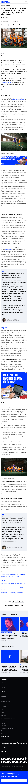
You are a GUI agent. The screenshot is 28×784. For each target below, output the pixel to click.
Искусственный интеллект (8, 718)
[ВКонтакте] (5, 751)
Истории (3, 696)
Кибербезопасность (7, 728)
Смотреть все (5, 736)
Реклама (3, 715)
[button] (26, 2)
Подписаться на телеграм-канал (13, 605)
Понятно (14, 780)
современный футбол (18, 99)
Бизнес (8, 5)
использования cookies (7, 774)
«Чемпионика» (6, 82)
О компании (4, 684)
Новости (3, 693)
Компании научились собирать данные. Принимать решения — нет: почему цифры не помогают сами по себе (9, 636)
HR (1, 733)
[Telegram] (2, 751)
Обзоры (3, 704)
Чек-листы (4, 706)
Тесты (2, 709)
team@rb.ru (4, 747)
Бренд (4, 328)
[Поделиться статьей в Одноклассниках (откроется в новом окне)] (16, 25)
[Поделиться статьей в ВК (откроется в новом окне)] (13, 25)
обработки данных (20, 774)
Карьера (3, 725)
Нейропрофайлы (5, 701)
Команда (3, 682)
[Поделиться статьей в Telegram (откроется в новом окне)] (9, 25)
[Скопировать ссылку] (19, 25)
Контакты (3, 687)
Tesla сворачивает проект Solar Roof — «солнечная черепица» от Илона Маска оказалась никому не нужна (9, 668)
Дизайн (3, 730)
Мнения (3, 5)
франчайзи (8, 249)
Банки (2, 720)
